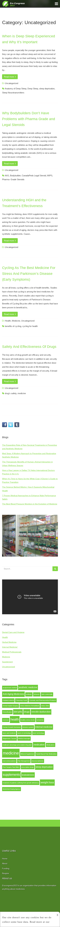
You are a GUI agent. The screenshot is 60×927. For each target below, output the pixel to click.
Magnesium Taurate (9, 738)
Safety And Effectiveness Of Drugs (29, 347)
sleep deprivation (44, 767)
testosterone (28, 775)
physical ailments (37, 761)
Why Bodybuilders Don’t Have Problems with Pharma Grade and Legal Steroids (28, 119)
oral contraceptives (9, 761)
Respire (5, 873)
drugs (27, 712)
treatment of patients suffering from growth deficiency (21, 783)
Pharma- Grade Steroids (13, 179)
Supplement (7, 662)
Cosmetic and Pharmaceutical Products (42, 700)
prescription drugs (27, 767)
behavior (37, 694)
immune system (28, 727)
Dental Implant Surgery (10, 706)
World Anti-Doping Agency (11, 789)
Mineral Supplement (27, 754)
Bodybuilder (15, 175)
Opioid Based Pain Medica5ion (46, 754)
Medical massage (24, 738)
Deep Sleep (32, 88)
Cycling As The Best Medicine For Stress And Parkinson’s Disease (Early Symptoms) (28, 273)
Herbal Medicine (9, 642)
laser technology (38, 733)
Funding (5, 868)
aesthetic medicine (28, 687)
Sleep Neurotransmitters (13, 92)
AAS (7, 175)
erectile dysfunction (41, 712)
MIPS (49, 175)
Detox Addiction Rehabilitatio (29, 706)
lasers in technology (24, 733)
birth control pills (47, 694)
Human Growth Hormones (12, 727)
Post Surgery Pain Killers (11, 767)
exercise (6, 720)
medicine (11, 753)
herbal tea (40, 720)
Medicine (6, 657)
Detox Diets (45, 706)
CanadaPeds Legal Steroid (34, 175)
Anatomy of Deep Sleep (15, 88)
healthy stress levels (28, 720)
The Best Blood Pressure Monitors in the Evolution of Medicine (29, 504)
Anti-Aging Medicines (13, 694)
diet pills (18, 712)
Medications (50, 745)
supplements (11, 774)
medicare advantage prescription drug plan (17, 745)
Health (5, 637)
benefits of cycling (13, 326)
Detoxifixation (7, 712)
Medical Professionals (11, 652)
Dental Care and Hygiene (13, 632)
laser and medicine (9, 733)
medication (39, 744)
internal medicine (43, 727)
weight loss (47, 782)
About (4, 863)
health (15, 719)
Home (4, 858)
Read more (9, 77)
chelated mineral (8, 700)
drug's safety (10, 393)
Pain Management (24, 761)
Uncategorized (8, 667)
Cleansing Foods (21, 700)
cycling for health (30, 326)
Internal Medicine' (10, 647)
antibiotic (29, 694)
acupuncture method (10, 687)
